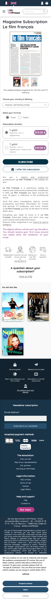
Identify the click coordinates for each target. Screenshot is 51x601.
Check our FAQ (25, 276)
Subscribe (25, 162)
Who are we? (25, 459)
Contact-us (25, 503)
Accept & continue (25, 583)
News (34, 536)
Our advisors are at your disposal (25, 391)
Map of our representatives (25, 462)
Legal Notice (25, 489)
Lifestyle (13, 538)
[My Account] (42, 3)
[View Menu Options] (4, 11)
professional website (12, 553)
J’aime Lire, (21, 542)
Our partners (25, 465)
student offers (35, 549)
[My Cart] (46, 3)
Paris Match (34, 540)
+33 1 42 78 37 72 (20, 261)
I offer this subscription (28, 169)
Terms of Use (25, 483)
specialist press (26, 538)
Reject (25, 590)
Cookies (25, 486)
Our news (25, 509)
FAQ (25, 500)
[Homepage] (13, 11)
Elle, (5, 542)
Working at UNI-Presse (25, 469)
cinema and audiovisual (34, 177)
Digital (26, 117)
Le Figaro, (43, 540)
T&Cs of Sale (25, 479)
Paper (13, 117)
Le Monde (12, 542)
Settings (25, 596)
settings (25, 574)
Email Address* (11, 412)
